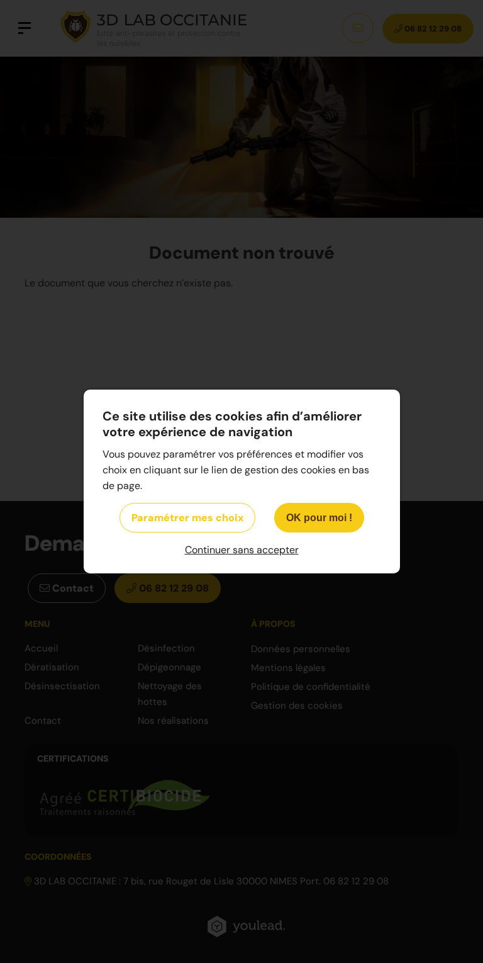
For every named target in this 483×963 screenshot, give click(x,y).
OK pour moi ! (319, 517)
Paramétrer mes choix (187, 517)
